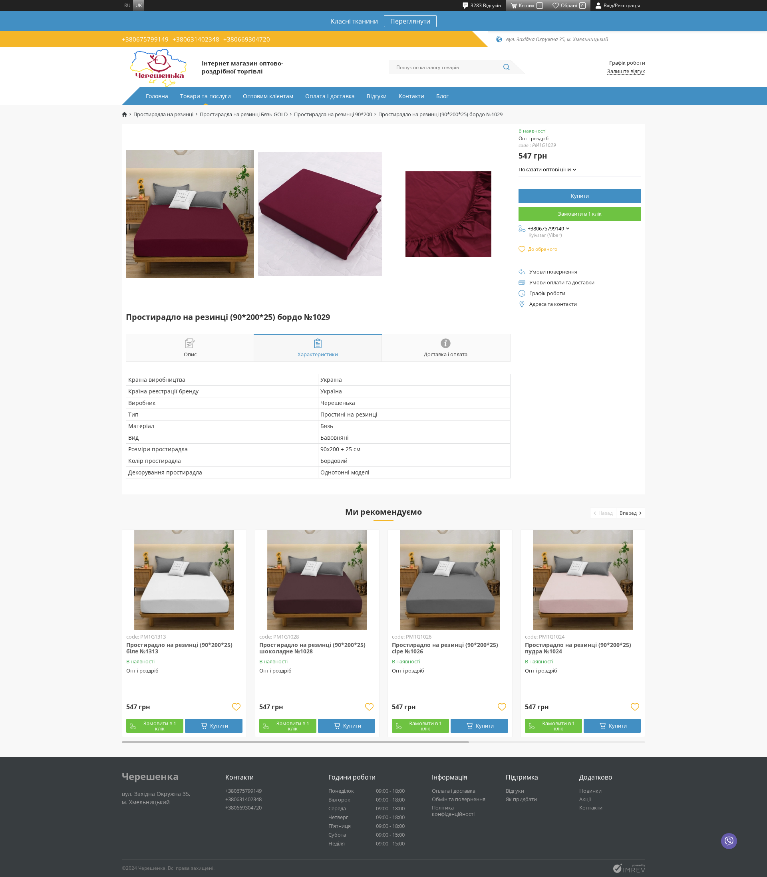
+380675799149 (145, 39)
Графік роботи (627, 63)
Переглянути (410, 21)
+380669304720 (246, 39)
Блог (442, 96)
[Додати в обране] (236, 707)
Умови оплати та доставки (561, 282)
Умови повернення (553, 271)
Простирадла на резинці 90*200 (333, 114)
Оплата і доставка (330, 96)
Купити (580, 195)
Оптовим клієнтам (268, 96)
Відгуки (377, 96)
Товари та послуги (205, 96)
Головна (157, 96)
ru (127, 5)
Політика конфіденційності (453, 810)
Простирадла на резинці (163, 114)
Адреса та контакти (553, 304)
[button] (603, 513)
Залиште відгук (626, 71)
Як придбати (521, 799)
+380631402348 (196, 39)
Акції (585, 799)
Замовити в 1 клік (580, 213)
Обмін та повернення (458, 799)
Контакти (411, 96)
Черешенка (150, 776)
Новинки (590, 791)
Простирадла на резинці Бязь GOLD (244, 114)
